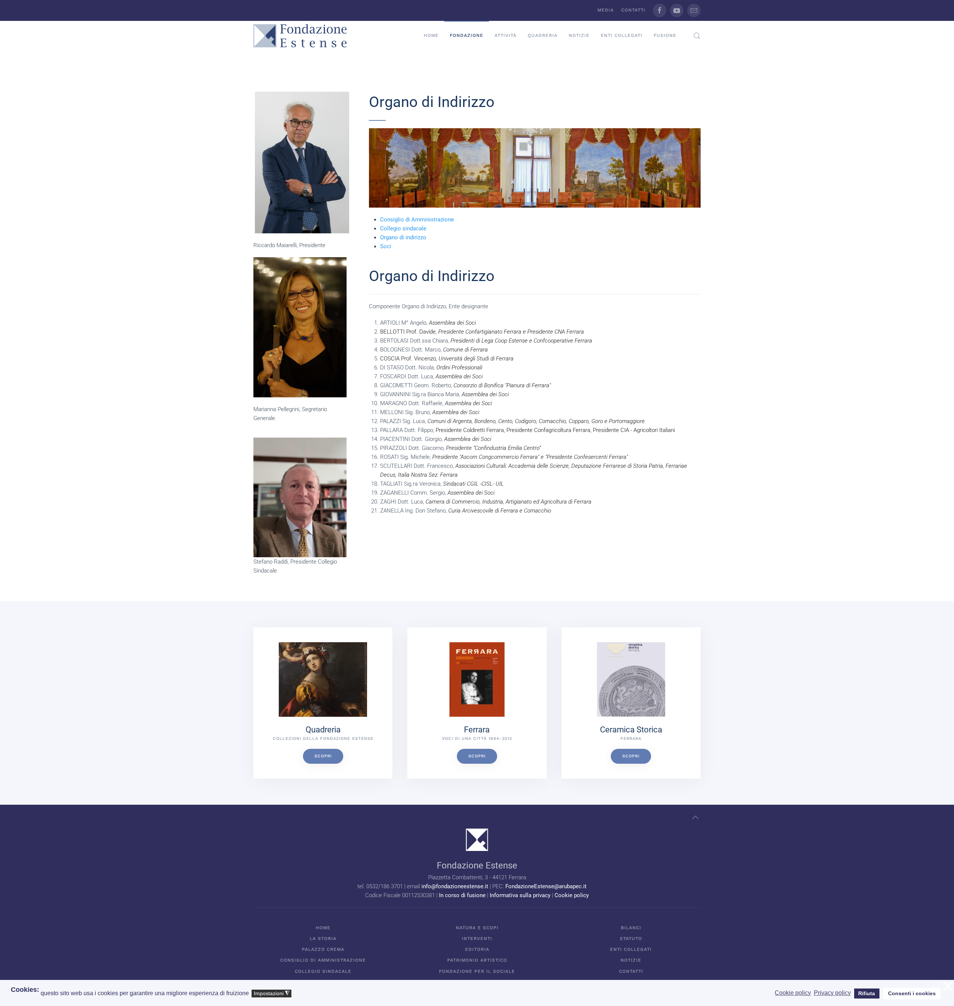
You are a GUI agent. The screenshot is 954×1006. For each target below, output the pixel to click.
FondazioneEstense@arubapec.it (546, 886)
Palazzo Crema (323, 949)
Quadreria (542, 35)
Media (605, 10)
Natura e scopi (477, 927)
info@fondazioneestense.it (454, 886)
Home (431, 35)
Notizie (579, 35)
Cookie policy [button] (793, 993)
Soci (385, 246)
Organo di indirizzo (403, 237)
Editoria (477, 949)
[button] (697, 36)
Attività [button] (506, 35)
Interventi (477, 938)
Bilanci (631, 927)
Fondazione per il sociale (477, 971)
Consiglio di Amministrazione (417, 219)
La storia (323, 938)
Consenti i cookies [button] (912, 993)
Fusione (665, 35)
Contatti (633, 10)
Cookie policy (572, 895)
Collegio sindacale (403, 228)
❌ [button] (948, 986)
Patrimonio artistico (477, 960)
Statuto (631, 938)
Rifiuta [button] (866, 993)
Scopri (323, 756)
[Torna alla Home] (300, 36)
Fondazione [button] (466, 35)
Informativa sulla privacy (520, 895)
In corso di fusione (462, 895)
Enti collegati (621, 35)
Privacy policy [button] (832, 993)
